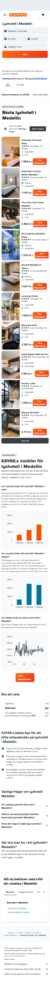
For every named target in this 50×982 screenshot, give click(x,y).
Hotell (20, 933)
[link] (25, 677)
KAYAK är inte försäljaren (16, 964)
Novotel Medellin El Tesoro (31, 266)
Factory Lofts (28, 383)
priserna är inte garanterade (14, 956)
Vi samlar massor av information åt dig (22, 969)
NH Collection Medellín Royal (33, 235)
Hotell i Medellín (10, 935)
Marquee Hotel (29, 325)
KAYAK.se (11, 933)
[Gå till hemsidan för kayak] (18, 14)
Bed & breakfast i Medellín (19, 912)
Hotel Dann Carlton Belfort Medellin (31, 173)
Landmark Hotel (29, 296)
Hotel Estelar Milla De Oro (34, 354)
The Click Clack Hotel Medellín (32, 204)
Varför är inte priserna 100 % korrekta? (22, 974)
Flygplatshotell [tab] (26, 892)
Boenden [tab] (10, 892)
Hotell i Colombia (32, 933)
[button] (5, 15)
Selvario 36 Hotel (30, 412)
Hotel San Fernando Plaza (31, 142)
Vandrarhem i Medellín (17, 908)
